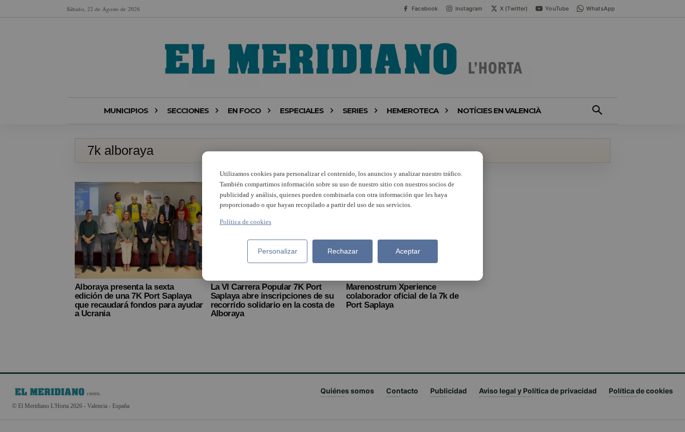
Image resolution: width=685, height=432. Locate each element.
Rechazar (342, 251)
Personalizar (277, 251)
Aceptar (408, 251)
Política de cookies (245, 222)
